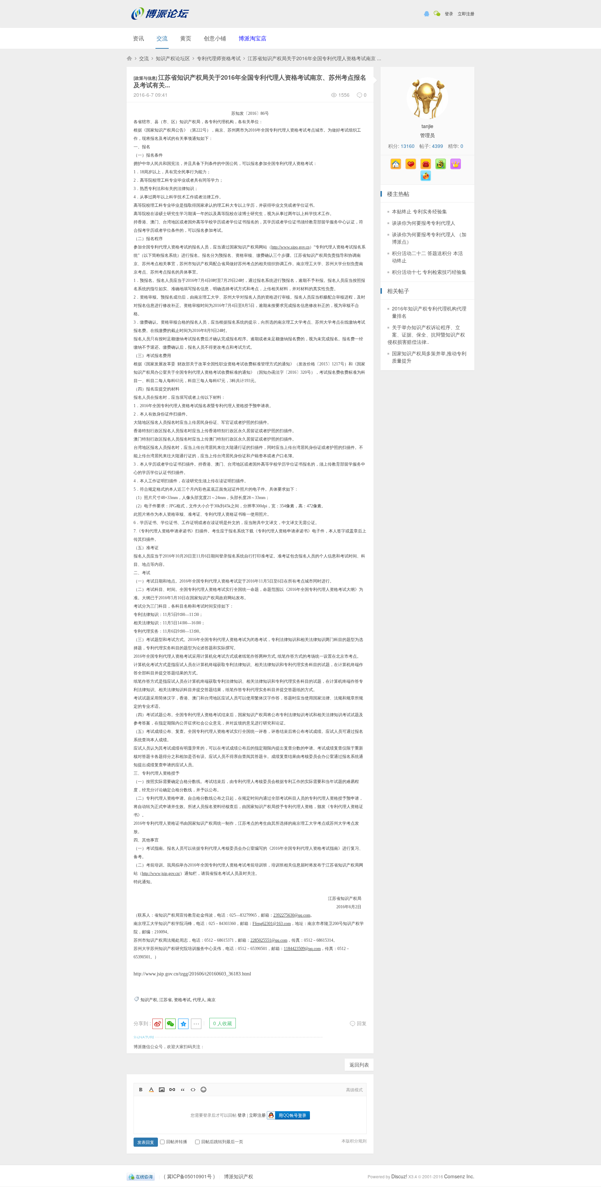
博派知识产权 (129, 58)
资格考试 (182, 999)
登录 (449, 13)
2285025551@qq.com (268, 940)
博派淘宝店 (252, 38)
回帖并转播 (176, 1141)
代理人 (199, 999)
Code (193, 1089)
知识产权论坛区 (173, 58)
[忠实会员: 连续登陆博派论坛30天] (412, 167)
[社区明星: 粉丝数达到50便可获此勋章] (457, 167)
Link (172, 1089)
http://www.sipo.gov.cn (290, 247)
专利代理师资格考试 (219, 58)
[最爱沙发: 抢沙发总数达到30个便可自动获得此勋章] (427, 167)
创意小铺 (215, 38)
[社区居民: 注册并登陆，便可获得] (397, 167)
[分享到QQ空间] (183, 1024)
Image (161, 1089)
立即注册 (466, 13)
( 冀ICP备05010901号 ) (189, 1176)
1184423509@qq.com (302, 948)
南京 (211, 999)
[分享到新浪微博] (157, 1024)
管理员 (427, 135)
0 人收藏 (222, 1023)
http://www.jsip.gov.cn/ (161, 873)
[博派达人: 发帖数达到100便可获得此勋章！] (427, 178)
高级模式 (354, 1089)
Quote (182, 1089)
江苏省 (165, 999)
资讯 (138, 38)
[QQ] (141, 1176)
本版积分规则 (354, 1141)
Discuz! (399, 1176)
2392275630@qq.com (291, 915)
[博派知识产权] (160, 22)
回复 (362, 1023)
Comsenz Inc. (459, 1176)
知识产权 (149, 999)
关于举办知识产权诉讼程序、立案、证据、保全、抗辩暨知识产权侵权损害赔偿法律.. (426, 334)
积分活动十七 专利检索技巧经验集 (429, 271)
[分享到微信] (170, 1024)
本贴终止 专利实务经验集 (419, 211)
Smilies (203, 1089)
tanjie (427, 125)
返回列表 (359, 1064)
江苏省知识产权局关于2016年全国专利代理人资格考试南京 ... (314, 58)
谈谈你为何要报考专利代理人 (423, 222)
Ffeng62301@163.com (272, 923)
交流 (162, 38)
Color (151, 1089)
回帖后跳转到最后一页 (222, 1141)
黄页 (185, 38)
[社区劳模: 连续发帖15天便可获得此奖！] (442, 167)
